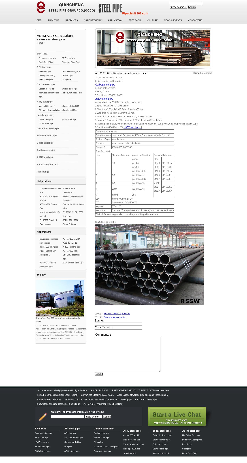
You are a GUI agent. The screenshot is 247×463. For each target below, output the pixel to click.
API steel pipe (44, 67)
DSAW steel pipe (46, 123)
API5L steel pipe (46, 79)
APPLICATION (115, 20)
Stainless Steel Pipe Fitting (117, 313)
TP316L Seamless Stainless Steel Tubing (57, 395)
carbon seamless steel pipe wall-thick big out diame (62, 390)
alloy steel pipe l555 (70, 106)
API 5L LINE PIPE (99, 390)
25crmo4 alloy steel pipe (49, 110)
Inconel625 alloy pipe (49, 247)
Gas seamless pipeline (115, 317)
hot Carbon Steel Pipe (146, 399)
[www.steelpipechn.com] (180, 427)
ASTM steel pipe (45, 157)
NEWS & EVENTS (173, 20)
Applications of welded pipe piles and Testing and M (142, 395)
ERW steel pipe (68, 58)
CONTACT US (195, 20)
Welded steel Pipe (69, 89)
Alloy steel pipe (45, 102)
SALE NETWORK (93, 20)
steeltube (207, 73)
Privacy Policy (42, 461)
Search (192, 7)
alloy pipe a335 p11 (70, 110)
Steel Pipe (42, 54)
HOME (38, 20)
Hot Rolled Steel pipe (47, 164)
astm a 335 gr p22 (47, 106)
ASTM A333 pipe (70, 251)
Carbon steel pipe (46, 84)
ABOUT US (53, 20)
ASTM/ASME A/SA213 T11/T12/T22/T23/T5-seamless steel (140, 390)
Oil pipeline (66, 79)
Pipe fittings (43, 172)
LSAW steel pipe (46, 119)
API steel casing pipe (71, 71)
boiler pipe (126, 399)
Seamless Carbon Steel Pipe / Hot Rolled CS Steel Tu (91, 399)
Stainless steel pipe (47, 135)
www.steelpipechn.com (77, 461)
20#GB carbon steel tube (49, 399)
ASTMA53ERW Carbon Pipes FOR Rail (103, 404)
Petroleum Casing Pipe (72, 93)
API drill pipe (67, 75)
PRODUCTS (71, 20)
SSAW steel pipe (69, 119)
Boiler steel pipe (45, 143)
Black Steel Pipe (46, 62)
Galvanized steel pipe (48, 128)
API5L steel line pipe (71, 247)
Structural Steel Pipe (71, 62)
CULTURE (152, 20)
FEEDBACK (135, 20)
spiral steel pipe (45, 115)
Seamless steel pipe (47, 58)
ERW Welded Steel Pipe (73, 263)
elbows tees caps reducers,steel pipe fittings (58, 404)
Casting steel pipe (46, 150)
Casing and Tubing (47, 75)
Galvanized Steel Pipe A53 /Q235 (97, 395)
